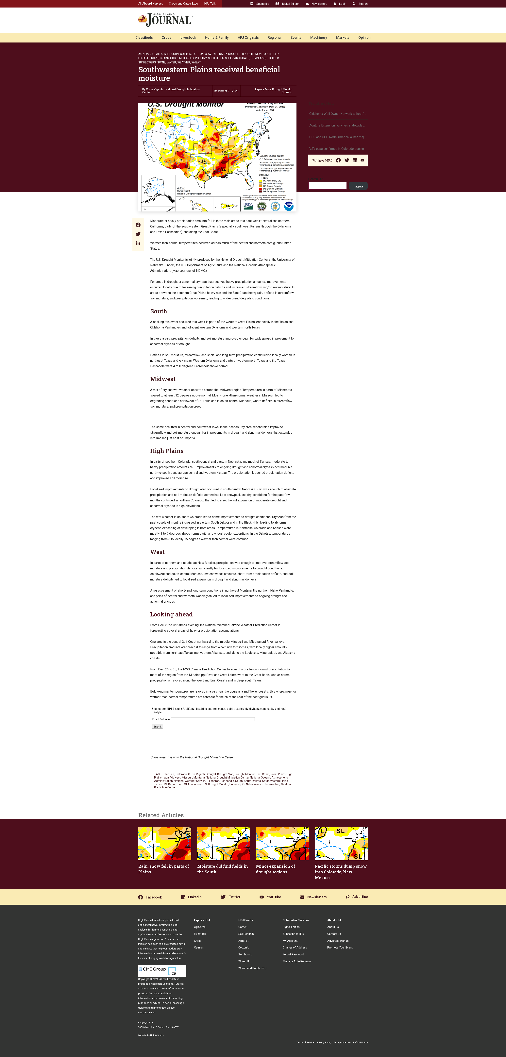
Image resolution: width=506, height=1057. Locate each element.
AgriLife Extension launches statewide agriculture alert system (338, 125)
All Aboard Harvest (150, 3)
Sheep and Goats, (237, 58)
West (157, 552)
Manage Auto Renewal (297, 961)
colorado (181, 774)
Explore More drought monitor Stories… (274, 91)
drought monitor (245, 774)
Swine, (161, 62)
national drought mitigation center (227, 777)
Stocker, (273, 58)
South (158, 311)
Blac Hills (169, 774)
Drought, (234, 54)
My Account (290, 940)
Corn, (175, 54)
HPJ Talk (209, 3)
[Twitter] (138, 234)
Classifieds (144, 37)
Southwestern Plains (275, 780)
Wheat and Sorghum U (252, 968)
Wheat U (243, 961)
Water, (172, 62)
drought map (225, 774)
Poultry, (201, 58)
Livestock (188, 37)
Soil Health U (246, 933)
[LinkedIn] (138, 243)
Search (358, 187)
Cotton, (186, 54)
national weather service (189, 780)
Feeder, (274, 54)
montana (199, 777)
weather (274, 784)
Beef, (167, 54)
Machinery (318, 37)
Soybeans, (258, 58)
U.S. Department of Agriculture (182, 784)
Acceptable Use (342, 1042)
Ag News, (144, 54)
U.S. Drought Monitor (215, 784)
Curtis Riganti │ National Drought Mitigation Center (171, 91)
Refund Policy (360, 1042)
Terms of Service (305, 1042)
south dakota (252, 780)
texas (158, 784)
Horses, (188, 58)
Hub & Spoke (157, 1035)
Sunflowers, (147, 62)
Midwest (163, 379)
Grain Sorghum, (171, 58)
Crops (166, 37)
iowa (166, 777)
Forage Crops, (148, 58)
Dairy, (223, 54)
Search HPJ (316, 179)
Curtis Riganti (196, 774)
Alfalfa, (157, 54)
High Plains (167, 451)
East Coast (262, 774)
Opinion (364, 37)
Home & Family (217, 37)
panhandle (227, 780)
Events (296, 37)
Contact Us (334, 933)
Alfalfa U (243, 940)
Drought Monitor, (255, 54)
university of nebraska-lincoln (248, 784)
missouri (187, 777)
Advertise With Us (338, 940)
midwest (175, 777)
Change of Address (295, 947)
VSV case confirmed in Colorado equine (336, 149)
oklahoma (213, 780)
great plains (278, 774)
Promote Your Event (340, 947)
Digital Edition (291, 927)
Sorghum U (245, 954)
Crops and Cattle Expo (183, 3)
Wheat (196, 62)
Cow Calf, (211, 54)
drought (211, 774)
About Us (333, 927)
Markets (342, 37)
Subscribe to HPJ (293, 933)
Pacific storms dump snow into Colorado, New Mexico (341, 872)
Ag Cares (200, 927)
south (239, 780)
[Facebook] (138, 225)
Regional (274, 37)
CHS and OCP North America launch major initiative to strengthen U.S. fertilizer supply (338, 137)
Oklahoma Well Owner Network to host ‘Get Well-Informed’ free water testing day (338, 114)
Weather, (184, 62)
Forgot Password (293, 954)
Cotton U (243, 947)
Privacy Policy (324, 1042)
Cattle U (243, 927)
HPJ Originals (248, 37)
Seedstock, (216, 58)
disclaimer (149, 1012)
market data (170, 979)
